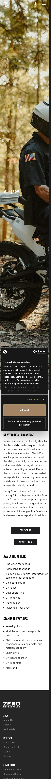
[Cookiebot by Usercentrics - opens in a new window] (34, 352)
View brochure (25, 542)
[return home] (5, 4)
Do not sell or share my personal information (24, 423)
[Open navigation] (44, 4)
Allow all (24, 410)
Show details (33, 399)
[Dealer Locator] (35, 4)
